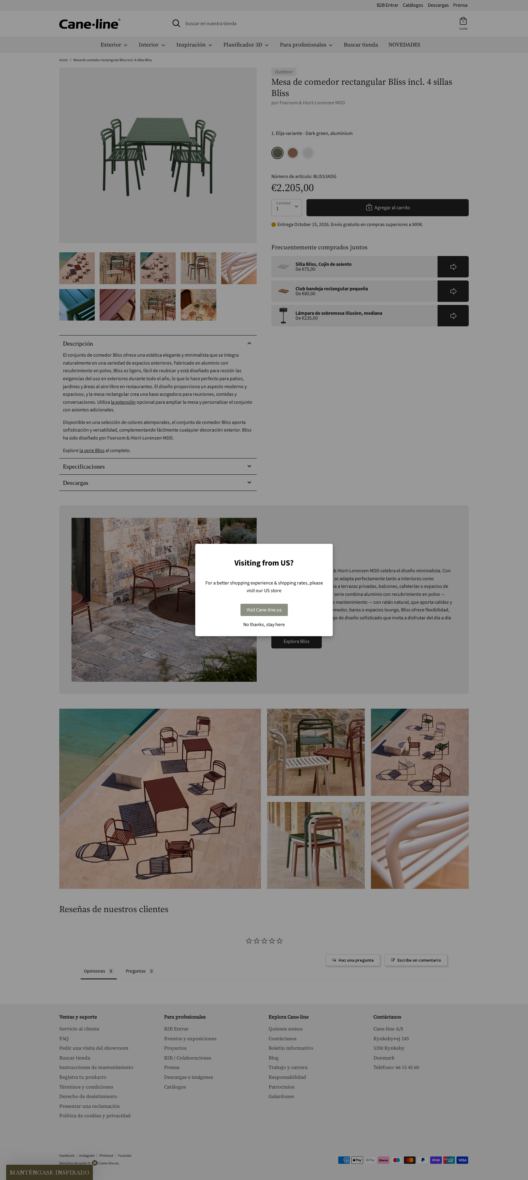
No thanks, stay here (264, 624)
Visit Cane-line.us (264, 610)
